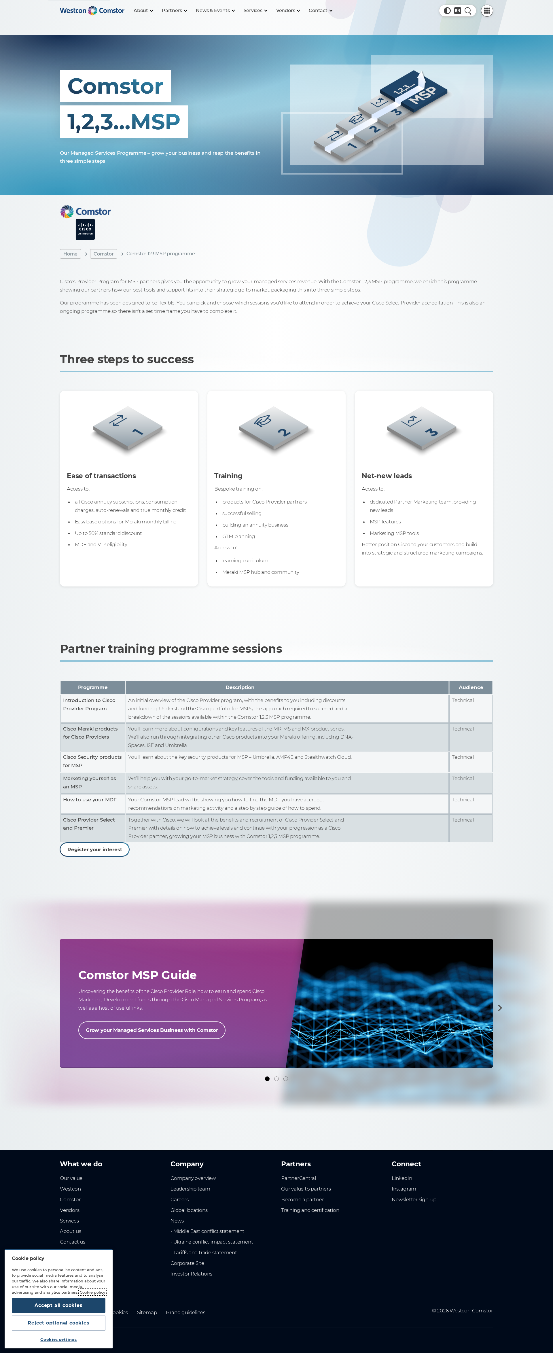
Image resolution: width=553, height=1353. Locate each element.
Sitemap (147, 1312)
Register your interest (94, 849)
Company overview (193, 1178)
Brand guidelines (185, 1312)
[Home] (92, 11)
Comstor (104, 254)
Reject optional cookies (58, 1323)
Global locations (189, 1210)
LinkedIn (402, 1178)
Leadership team (190, 1189)
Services (69, 1221)
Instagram (404, 1189)
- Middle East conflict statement (207, 1231)
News (177, 1221)
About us (70, 1231)
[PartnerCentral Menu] (487, 11)
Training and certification (310, 1210)
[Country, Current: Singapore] (457, 10)
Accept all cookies (58, 1305)
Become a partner (302, 1199)
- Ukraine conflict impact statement (212, 1242)
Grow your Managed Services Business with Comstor (152, 1030)
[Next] (498, 1008)
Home (70, 254)
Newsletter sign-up (414, 1199)
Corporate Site (187, 1263)
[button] (447, 10)
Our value (71, 1178)
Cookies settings (58, 1339)
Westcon (70, 1189)
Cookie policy (92, 1292)
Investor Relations (191, 1274)
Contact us (72, 1242)
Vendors (69, 1210)
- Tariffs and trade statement (204, 1252)
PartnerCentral (298, 1178)
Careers (180, 1199)
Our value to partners (306, 1189)
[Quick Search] (468, 10)
